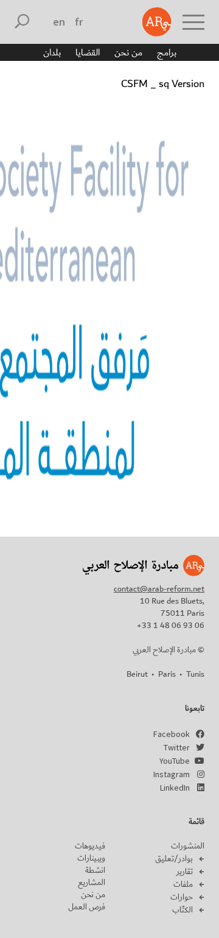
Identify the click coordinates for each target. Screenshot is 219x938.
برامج (166, 52)
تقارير (184, 871)
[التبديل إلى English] (59, 21)
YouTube (174, 760)
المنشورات (187, 846)
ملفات (183, 884)
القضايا (87, 52)
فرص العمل (86, 907)
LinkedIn (175, 787)
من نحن (128, 52)
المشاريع (91, 882)
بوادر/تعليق (174, 859)
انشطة (95, 870)
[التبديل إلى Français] (79, 21)
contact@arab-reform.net (159, 589)
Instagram (171, 774)
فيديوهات (90, 846)
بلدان (52, 52)
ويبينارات (91, 858)
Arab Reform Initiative (157, 22)
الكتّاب (182, 910)
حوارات (181, 897)
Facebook (171, 733)
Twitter (177, 747)
